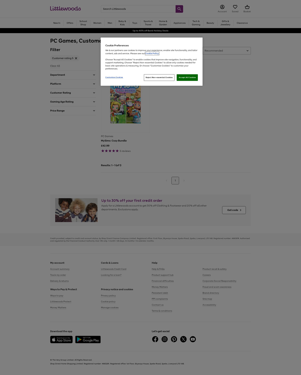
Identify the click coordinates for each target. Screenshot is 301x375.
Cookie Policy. (152, 53)
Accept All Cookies (187, 77)
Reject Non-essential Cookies (159, 77)
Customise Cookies (114, 77)
